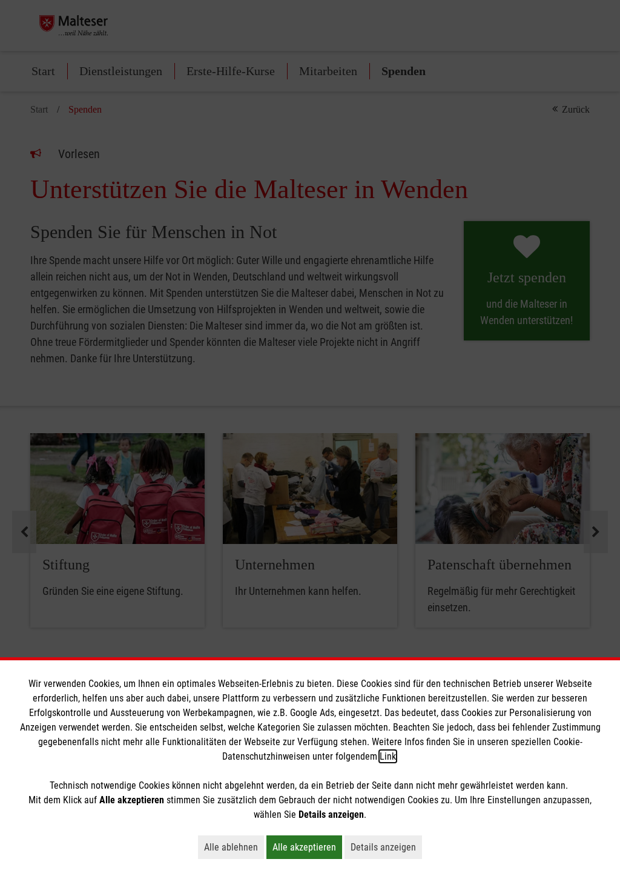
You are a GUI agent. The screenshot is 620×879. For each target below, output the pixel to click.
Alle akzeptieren (307, 847)
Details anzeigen (386, 847)
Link (388, 756)
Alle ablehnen (234, 847)
